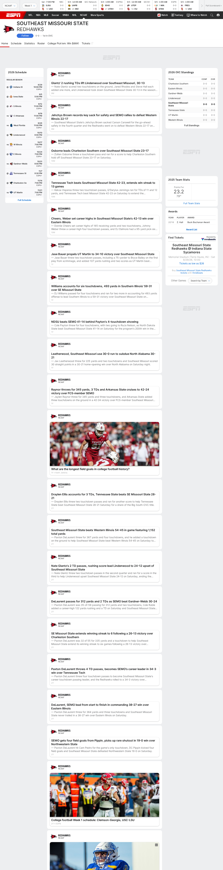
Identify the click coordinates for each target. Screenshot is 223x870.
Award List (191, 229)
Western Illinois (175, 120)
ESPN (13, 15)
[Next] (201, 5)
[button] (211, 15)
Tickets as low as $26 (191, 263)
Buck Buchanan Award (198, 222)
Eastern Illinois (175, 88)
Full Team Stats (191, 203)
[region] (192, 99)
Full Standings (191, 125)
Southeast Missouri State (178, 104)
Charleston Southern (178, 83)
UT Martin (173, 115)
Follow (25, 35)
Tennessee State (176, 110)
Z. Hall (180, 222)
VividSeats (211, 237)
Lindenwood (174, 98)
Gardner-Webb (175, 93)
